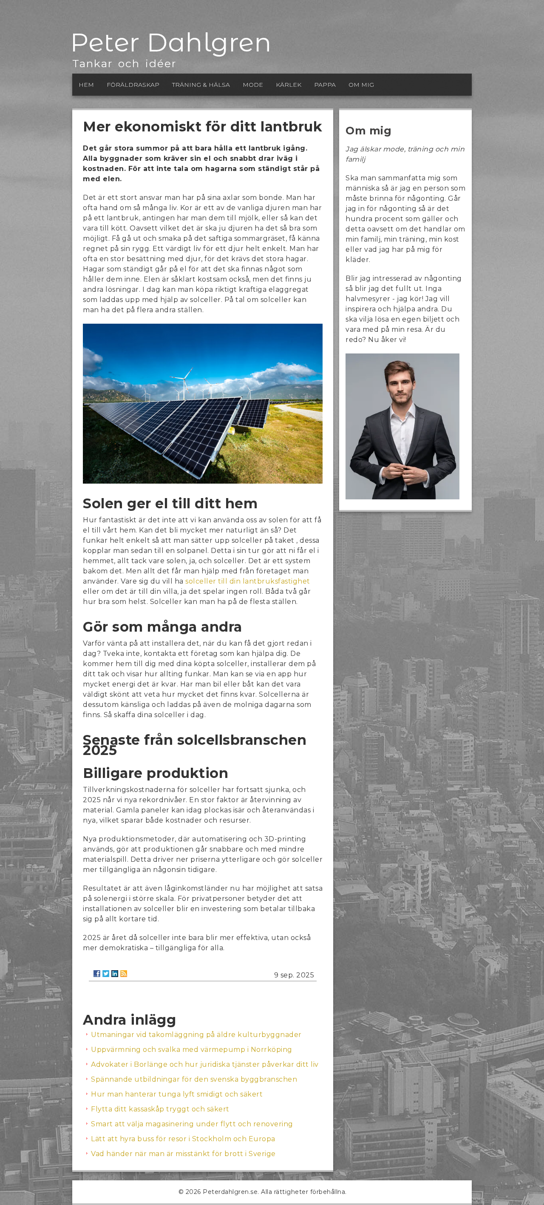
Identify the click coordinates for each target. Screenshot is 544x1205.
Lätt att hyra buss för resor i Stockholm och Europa (183, 1139)
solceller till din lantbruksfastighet (247, 581)
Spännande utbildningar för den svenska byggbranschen (194, 1079)
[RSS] (123, 973)
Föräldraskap (133, 84)
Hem (86, 84)
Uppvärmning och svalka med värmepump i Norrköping (191, 1049)
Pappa (325, 84)
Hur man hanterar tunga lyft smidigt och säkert (177, 1094)
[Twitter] (105, 973)
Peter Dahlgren (171, 42)
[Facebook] (97, 973)
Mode (253, 84)
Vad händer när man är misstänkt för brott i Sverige (183, 1154)
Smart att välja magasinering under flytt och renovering (192, 1124)
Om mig (361, 84)
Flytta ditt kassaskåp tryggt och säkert (160, 1109)
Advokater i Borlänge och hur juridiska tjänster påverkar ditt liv (205, 1064)
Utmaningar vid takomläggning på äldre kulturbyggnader (196, 1035)
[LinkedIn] (114, 973)
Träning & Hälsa (201, 84)
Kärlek (288, 84)
